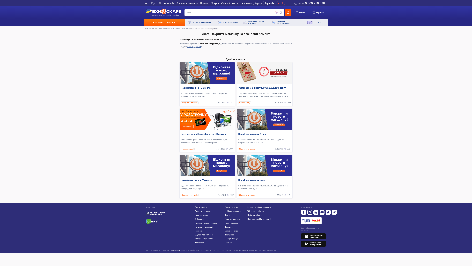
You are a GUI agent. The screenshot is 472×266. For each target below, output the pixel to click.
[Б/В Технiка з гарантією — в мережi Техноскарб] (322, 212)
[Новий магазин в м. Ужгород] (207, 165)
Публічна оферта (254, 215)
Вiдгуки (215, 3)
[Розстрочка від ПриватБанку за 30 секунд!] (207, 119)
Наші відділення (194, 46)
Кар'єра (259, 3)
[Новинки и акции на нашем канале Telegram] (334, 212)
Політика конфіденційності (259, 219)
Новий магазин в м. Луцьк (252, 134)
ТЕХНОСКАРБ (149, 28)
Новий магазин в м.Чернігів (196, 87)
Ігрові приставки (231, 223)
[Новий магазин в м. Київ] (264, 165)
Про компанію (201, 207)
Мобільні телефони (232, 211)
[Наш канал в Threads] (315, 212)
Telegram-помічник (255, 211)
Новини (204, 3)
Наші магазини (201, 215)
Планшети (228, 227)
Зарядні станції (231, 238)
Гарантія (269, 3)
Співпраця (199, 219)
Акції (280, 3)
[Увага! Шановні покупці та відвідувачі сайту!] (264, 73)
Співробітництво (230, 3)
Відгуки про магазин (204, 234)
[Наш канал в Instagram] (309, 212)
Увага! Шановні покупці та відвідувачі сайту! (262, 87)
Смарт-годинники (232, 219)
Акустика (228, 242)
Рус (153, 3)
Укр (147, 3)
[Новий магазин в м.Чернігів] (207, 73)
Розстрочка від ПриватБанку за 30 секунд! (204, 134)
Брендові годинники (204, 238)
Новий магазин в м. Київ (251, 180)
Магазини (247, 3)
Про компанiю (166, 3)
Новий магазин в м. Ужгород (196, 180)
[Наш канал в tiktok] (328, 212)
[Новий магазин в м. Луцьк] (264, 119)
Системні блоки (231, 231)
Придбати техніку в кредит (206, 223)
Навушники (229, 234)
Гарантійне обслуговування (259, 207)
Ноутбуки (228, 215)
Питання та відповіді (204, 227)
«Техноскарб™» (179, 250)
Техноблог (199, 242)
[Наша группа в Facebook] (303, 212)
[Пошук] (288, 12)
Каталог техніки (231, 207)
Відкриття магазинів (172, 28)
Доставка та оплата (187, 3)
